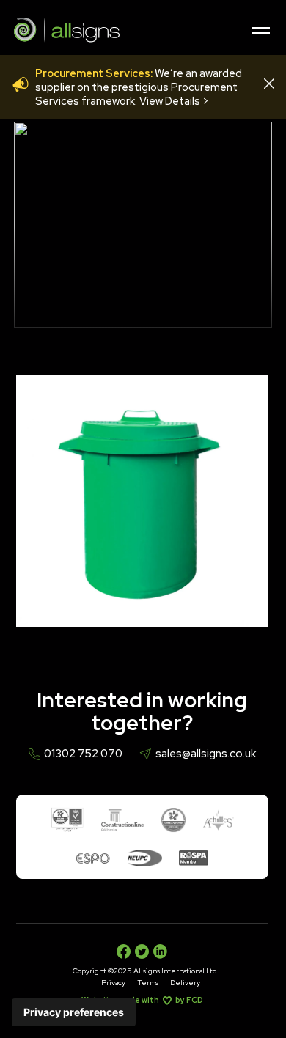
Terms (147, 982)
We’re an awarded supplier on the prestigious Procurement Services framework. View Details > (138, 87)
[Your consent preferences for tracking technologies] (74, 1012)
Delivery (185, 982)
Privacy (113, 982)
